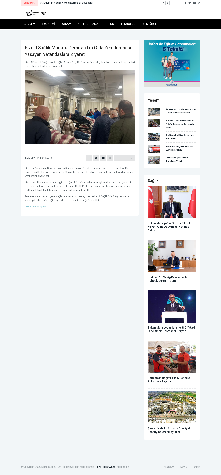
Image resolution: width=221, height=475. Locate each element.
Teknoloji (128, 24)
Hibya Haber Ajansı (105, 467)
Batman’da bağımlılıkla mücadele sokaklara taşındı (169, 380)
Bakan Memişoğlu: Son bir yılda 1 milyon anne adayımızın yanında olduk (169, 227)
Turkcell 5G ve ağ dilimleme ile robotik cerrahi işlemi (168, 279)
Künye (183, 467)
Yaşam (66, 24)
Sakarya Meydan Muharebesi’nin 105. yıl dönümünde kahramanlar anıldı (180, 124)
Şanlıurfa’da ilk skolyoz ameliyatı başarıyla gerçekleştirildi (169, 430)
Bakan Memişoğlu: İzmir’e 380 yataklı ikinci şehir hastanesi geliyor (171, 329)
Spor (110, 24)
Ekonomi (48, 24)
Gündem (29, 24)
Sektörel (150, 24)
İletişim (196, 467)
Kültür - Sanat (89, 24)
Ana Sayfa (169, 467)
